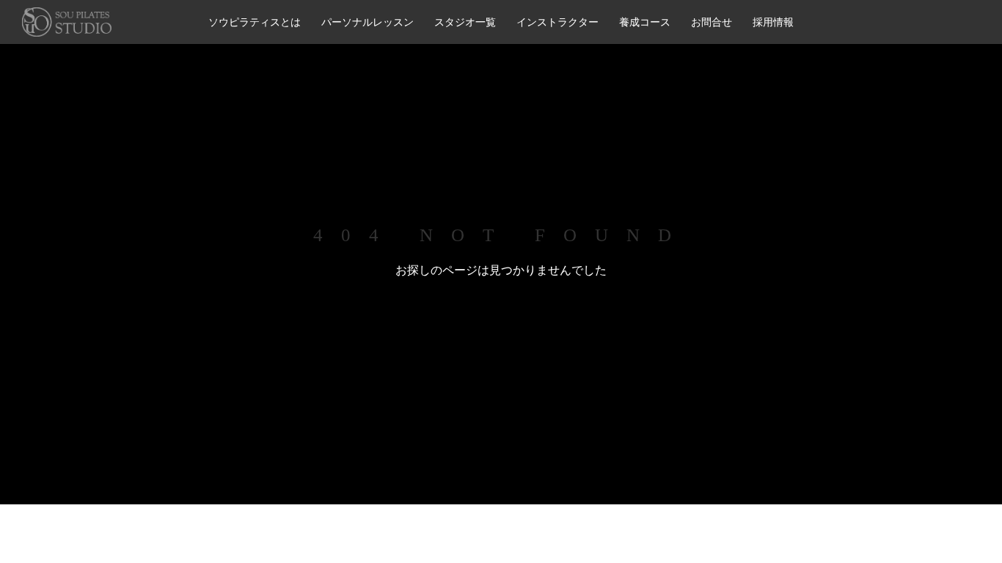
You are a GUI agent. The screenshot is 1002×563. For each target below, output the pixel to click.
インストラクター (557, 22)
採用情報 (773, 22)
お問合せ (711, 22)
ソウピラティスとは (254, 22)
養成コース (644, 22)
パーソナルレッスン (367, 22)
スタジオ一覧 (465, 22)
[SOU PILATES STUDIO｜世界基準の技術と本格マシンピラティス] (67, 22)
